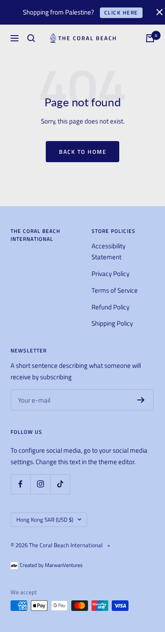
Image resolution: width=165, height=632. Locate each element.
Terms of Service (115, 290)
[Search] (31, 38)
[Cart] (150, 38)
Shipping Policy (112, 323)
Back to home (82, 151)
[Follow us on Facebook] (20, 484)
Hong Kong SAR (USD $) (44, 519)
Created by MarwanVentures (51, 565)
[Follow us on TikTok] (60, 484)
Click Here (121, 12)
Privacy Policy (110, 274)
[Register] (141, 400)
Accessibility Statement (108, 251)
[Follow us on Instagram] (40, 484)
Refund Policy (110, 307)
